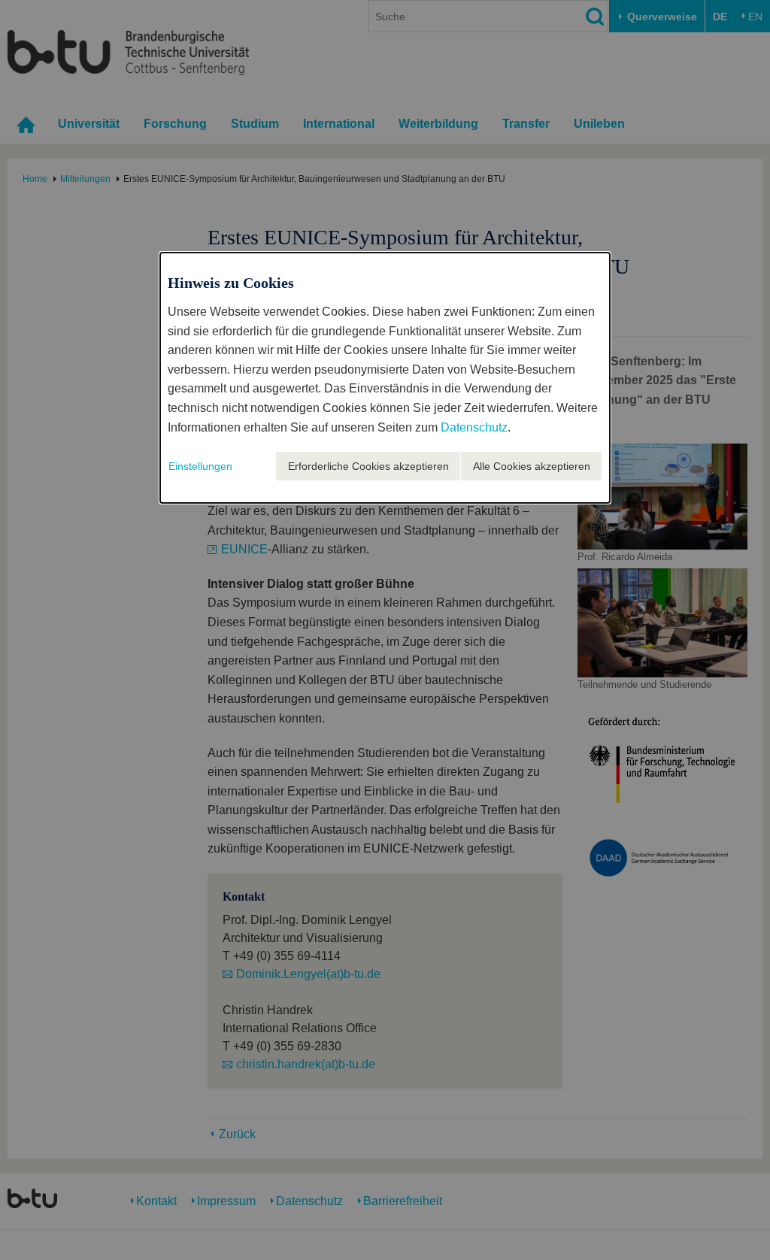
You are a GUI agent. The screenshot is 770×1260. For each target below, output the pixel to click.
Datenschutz (474, 427)
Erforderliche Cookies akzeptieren (368, 466)
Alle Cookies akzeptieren (531, 466)
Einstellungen (200, 466)
